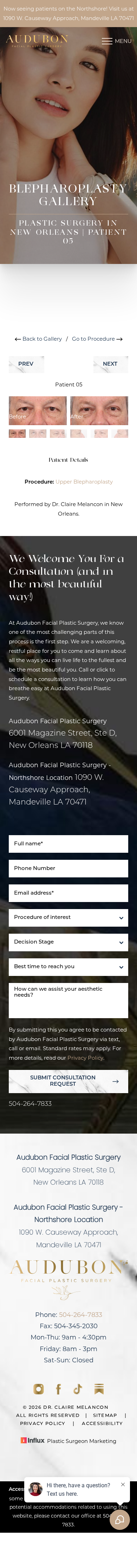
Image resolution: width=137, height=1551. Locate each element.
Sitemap (105, 1415)
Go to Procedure (94, 338)
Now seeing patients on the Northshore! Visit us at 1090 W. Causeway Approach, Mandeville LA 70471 (68, 13)
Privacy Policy (85, 1057)
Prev (26, 364)
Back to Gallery (41, 338)
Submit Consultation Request (63, 1081)
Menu (123, 41)
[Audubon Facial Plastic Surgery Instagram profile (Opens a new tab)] (39, 1392)
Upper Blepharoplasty (84, 481)
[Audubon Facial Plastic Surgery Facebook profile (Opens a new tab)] (59, 1392)
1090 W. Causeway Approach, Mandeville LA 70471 (56, 790)
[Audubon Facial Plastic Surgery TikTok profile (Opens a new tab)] (78, 1392)
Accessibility (102, 1423)
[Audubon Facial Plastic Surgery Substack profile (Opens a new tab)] (99, 1392)
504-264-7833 (30, 1104)
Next (111, 364)
